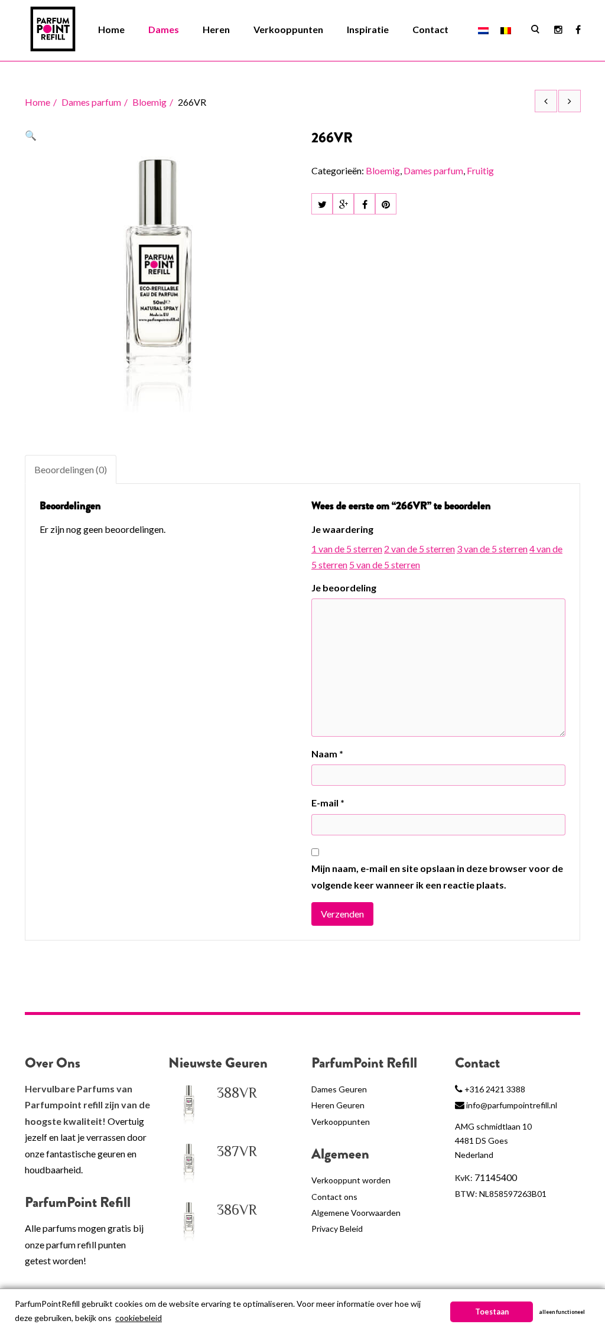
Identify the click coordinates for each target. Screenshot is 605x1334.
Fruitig (480, 170)
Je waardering (342, 529)
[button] (31, 135)
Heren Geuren (338, 1105)
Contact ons (334, 1197)
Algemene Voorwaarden (356, 1213)
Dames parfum (91, 102)
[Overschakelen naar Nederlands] (483, 30)
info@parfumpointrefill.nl (511, 1105)
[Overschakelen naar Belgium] (506, 30)
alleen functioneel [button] (562, 1312)
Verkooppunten (288, 29)
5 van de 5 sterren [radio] (384, 564)
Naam (327, 753)
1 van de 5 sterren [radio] (346, 548)
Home (111, 29)
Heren (216, 29)
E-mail (327, 802)
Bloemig (149, 102)
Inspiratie (368, 29)
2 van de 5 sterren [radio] (419, 548)
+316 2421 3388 (494, 1089)
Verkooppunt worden (351, 1180)
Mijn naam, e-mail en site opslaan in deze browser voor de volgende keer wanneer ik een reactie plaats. (437, 876)
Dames (163, 29)
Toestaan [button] (492, 1311)
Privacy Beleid (337, 1229)
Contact (430, 29)
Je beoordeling (343, 587)
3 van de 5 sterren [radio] (492, 548)
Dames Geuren (339, 1089)
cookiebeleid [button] (138, 1318)
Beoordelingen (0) (70, 469)
